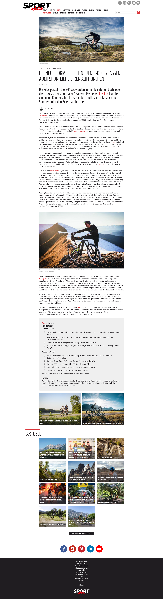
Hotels (91, 10)
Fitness (45, 10)
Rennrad (55, 13)
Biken (59, 10)
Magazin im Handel (81, 563)
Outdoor (66, 10)
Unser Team (81, 580)
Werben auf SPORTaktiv (81, 572)
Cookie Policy (81, 570)
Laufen (52, 10)
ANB (81, 576)
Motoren (44, 323)
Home (41, 68)
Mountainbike (47, 13)
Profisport (76, 10)
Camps (84, 10)
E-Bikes (103, 93)
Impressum (81, 582)
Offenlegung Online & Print (81, 574)
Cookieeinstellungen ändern (81, 568)
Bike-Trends (71, 13)
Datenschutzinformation (81, 565)
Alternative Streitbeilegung (81, 578)
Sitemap (81, 585)
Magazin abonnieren (81, 561)
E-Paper (105, 10)
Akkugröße (43, 279)
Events (98, 10)
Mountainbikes (79, 131)
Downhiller (43, 116)
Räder (113, 142)
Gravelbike (63, 13)
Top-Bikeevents (80, 13)
